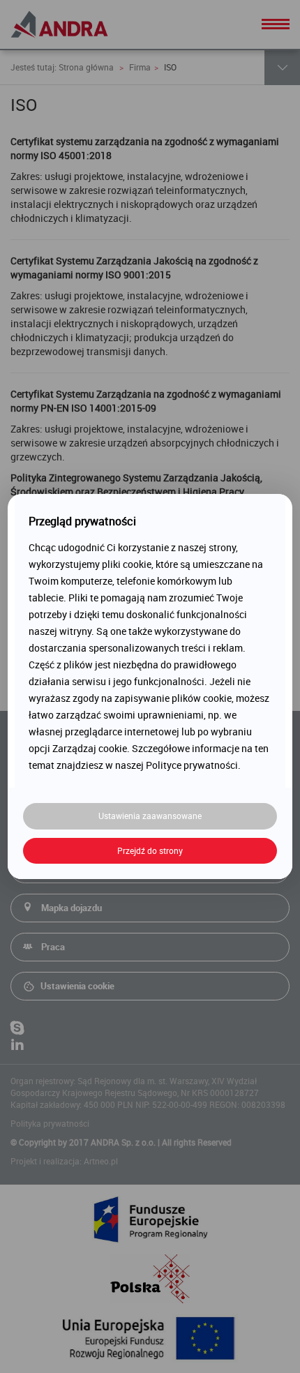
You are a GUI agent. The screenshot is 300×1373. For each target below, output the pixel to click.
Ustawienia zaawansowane (150, 815)
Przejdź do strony (150, 850)
